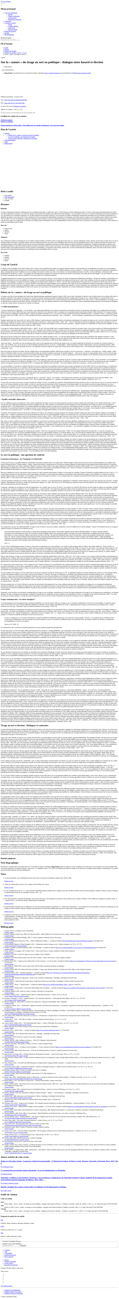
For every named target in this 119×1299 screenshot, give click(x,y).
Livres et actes (12, 18)
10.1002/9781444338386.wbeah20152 (15, 1118)
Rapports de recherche (14, 19)
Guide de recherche (10, 1255)
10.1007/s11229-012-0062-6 (12, 1009)
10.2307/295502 (9, 1091)
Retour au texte (8, 881)
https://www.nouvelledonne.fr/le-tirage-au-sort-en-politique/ (73, 1047)
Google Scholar (9, 932)
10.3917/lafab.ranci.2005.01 (12, 1072)
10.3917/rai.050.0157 (10, 946)
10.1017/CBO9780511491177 (13, 1153)
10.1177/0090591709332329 (12, 1122)
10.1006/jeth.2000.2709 (11, 1056)
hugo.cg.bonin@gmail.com (53, 73)
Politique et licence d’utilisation (13, 1293)
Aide (5, 1251)
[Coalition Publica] (6, 1286)
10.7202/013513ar (27, 1079)
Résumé (6, 133)
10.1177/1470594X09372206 (13, 1025)
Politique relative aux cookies (13, 1292)
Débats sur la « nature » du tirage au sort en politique (23, 135)
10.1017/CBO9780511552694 (13, 1098)
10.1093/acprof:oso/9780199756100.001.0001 (18, 1125)
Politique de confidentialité (12, 1290)
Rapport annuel (12, 29)
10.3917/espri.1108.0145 (11, 996)
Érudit (10, 24)
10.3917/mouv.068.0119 (11, 1136)
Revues (10, 14)
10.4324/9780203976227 (11, 1139)
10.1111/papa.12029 (10, 1000)
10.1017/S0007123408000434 (13, 1068)
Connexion (7, 21)
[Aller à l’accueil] (6, 1)
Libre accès (11, 28)
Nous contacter (8, 1256)
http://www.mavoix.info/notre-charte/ (48, 1030)
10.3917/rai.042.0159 (10, 1105)
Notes (6, 142)
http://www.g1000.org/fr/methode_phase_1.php (57, 984)
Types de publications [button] (10, 13)
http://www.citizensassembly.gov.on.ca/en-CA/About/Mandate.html (75, 947)
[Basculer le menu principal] (1, 5)
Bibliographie (8, 143)
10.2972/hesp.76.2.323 (11, 1132)
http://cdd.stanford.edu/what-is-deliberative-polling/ (78, 941)
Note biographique (9, 140)
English (6, 33)
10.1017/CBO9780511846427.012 (14, 1014)
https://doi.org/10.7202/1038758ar (15, 103)
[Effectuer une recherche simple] (1, 3)
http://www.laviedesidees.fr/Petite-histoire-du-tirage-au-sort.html (87, 1106)
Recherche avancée (10, 31)
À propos (13, 23)
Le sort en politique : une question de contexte (21, 137)
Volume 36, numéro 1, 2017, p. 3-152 (15, 53)
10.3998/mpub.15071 (10, 1115)
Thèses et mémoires (14, 16)
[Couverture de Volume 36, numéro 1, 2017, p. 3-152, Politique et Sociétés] (59, 84)
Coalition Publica (13, 26)
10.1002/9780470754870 (11, 1042)
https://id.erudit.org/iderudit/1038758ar (15, 100)
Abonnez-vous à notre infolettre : (12, 1244)
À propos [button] (7, 23)
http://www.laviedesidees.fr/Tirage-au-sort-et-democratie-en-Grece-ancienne (92, 961)
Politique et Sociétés (10, 51)
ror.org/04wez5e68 (85, 73)
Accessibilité (8, 1253)
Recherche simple (6, 38)
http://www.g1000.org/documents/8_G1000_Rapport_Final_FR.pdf (84, 988)
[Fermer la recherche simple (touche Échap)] (3, 3)
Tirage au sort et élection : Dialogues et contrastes (22, 138)
